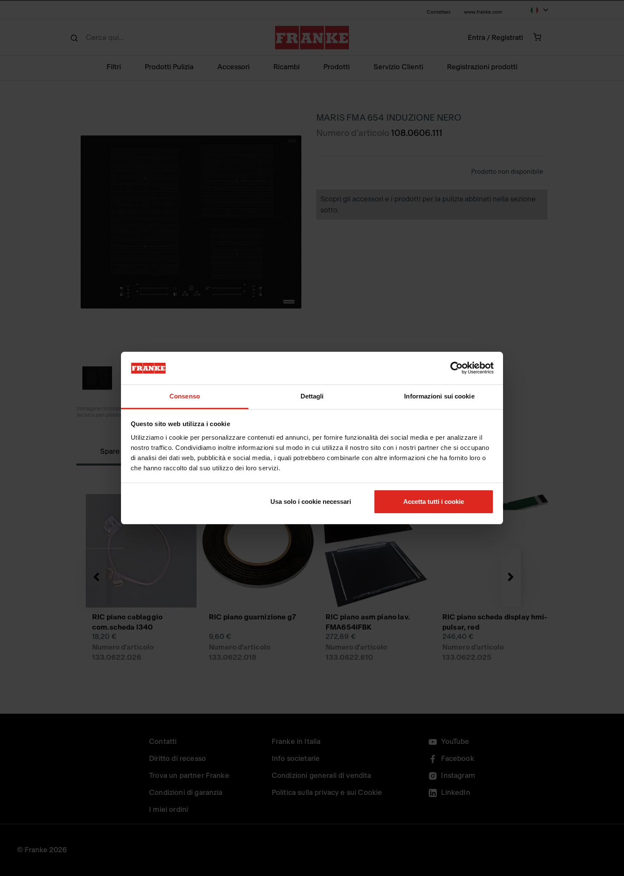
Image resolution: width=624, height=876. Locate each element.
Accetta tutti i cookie (433, 501)
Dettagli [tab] (312, 396)
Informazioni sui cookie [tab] (439, 396)
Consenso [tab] (184, 396)
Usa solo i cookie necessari (310, 501)
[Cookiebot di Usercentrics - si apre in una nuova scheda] (456, 368)
